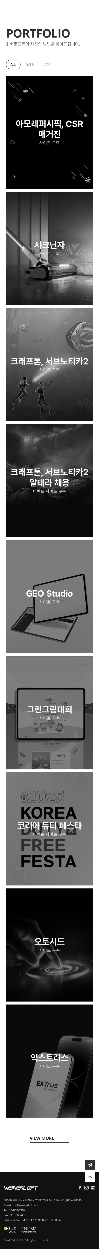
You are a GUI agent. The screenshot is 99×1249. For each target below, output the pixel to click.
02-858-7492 (17, 1210)
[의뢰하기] (90, 1165)
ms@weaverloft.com (25, 1205)
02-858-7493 (17, 1215)
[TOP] (90, 1177)
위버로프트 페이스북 (80, 1188)
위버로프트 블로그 (93, 1188)
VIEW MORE (42, 1138)
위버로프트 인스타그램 (86, 1188)
